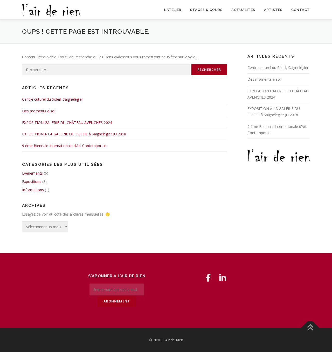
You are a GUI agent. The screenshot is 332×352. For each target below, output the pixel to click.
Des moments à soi (38, 110)
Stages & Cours (206, 10)
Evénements (32, 173)
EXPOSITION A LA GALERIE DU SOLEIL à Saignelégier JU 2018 (74, 134)
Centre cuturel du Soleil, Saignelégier (52, 99)
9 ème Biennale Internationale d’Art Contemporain (64, 145)
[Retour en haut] (310, 328)
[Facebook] (208, 278)
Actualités (243, 10)
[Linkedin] (222, 278)
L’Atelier (172, 10)
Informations (33, 189)
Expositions (31, 181)
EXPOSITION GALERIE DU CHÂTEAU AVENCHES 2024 (67, 122)
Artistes (273, 10)
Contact (300, 10)
